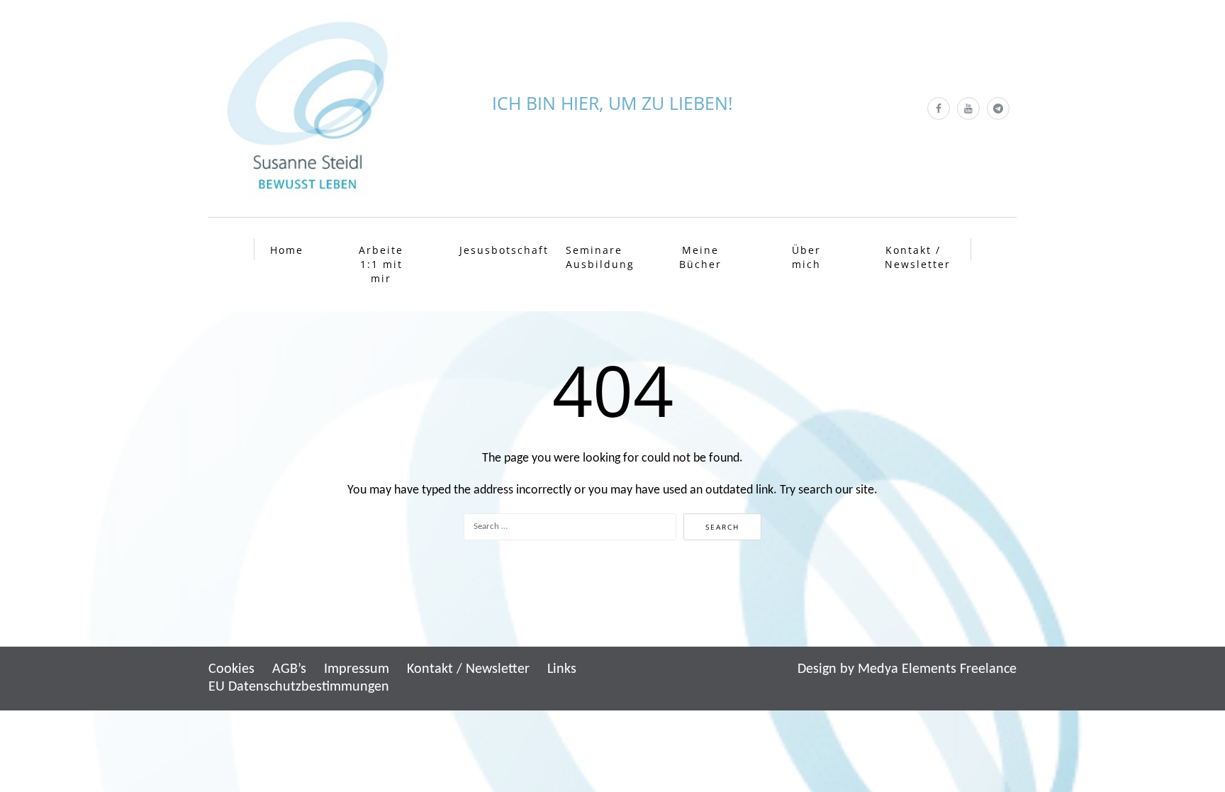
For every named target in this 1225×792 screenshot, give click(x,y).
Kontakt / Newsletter (915, 257)
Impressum (356, 669)
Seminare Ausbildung (596, 257)
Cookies (231, 669)
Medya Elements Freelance (937, 669)
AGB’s (289, 669)
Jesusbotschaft (489, 250)
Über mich (806, 257)
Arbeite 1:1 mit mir (381, 264)
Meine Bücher (700, 257)
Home (286, 250)
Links (561, 669)
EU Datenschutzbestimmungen (298, 687)
